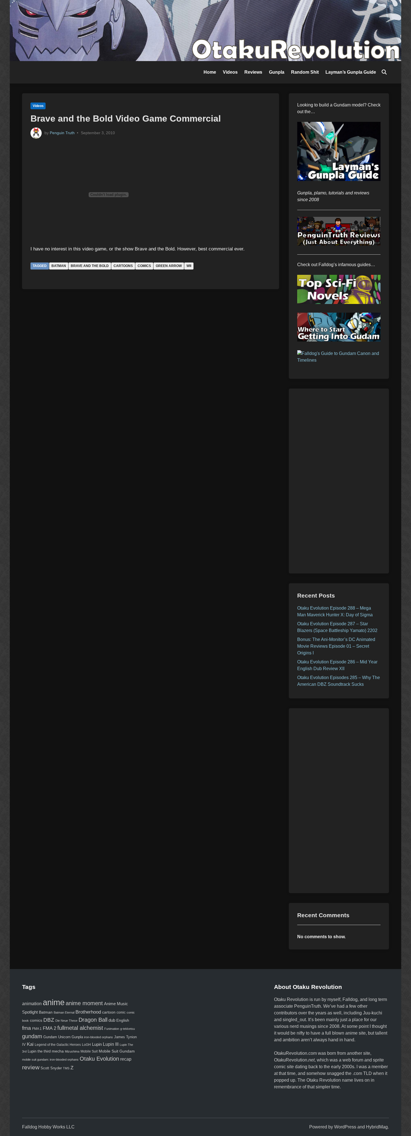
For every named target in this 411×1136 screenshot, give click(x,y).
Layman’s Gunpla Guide (350, 72)
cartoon (108, 1012)
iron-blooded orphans (98, 1037)
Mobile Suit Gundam (117, 1051)
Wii (188, 266)
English (122, 1020)
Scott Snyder (51, 1068)
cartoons (123, 266)
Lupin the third (39, 1051)
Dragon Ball (93, 1020)
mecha (58, 1051)
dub (111, 1020)
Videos (230, 72)
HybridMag (377, 1127)
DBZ (48, 1020)
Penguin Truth (62, 133)
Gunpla (276, 72)
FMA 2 (49, 1028)
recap (125, 1059)
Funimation (111, 1028)
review (30, 1067)
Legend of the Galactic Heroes (58, 1045)
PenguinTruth (307, 1006)
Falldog (350, 999)
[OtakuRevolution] (205, 30)
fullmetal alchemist (80, 1028)
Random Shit (305, 72)
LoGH (86, 1045)
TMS (66, 1068)
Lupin (97, 1044)
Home (210, 72)
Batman (58, 266)
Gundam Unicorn (56, 1037)
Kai (30, 1044)
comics (144, 266)
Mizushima (72, 1051)
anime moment (84, 1003)
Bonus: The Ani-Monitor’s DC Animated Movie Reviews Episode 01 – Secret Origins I (336, 646)
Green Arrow (169, 266)
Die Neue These (66, 1020)
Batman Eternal (64, 1012)
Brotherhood (88, 1012)
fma (26, 1028)
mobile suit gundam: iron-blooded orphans (50, 1059)
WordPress (345, 1127)
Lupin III (111, 1044)
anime (54, 1002)
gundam (32, 1036)
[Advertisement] (339, 481)
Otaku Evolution (99, 1059)
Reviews (253, 72)
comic (121, 1012)
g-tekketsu (127, 1028)
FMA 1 (37, 1028)
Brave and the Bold (90, 266)
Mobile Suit (89, 1051)
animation (32, 1003)
